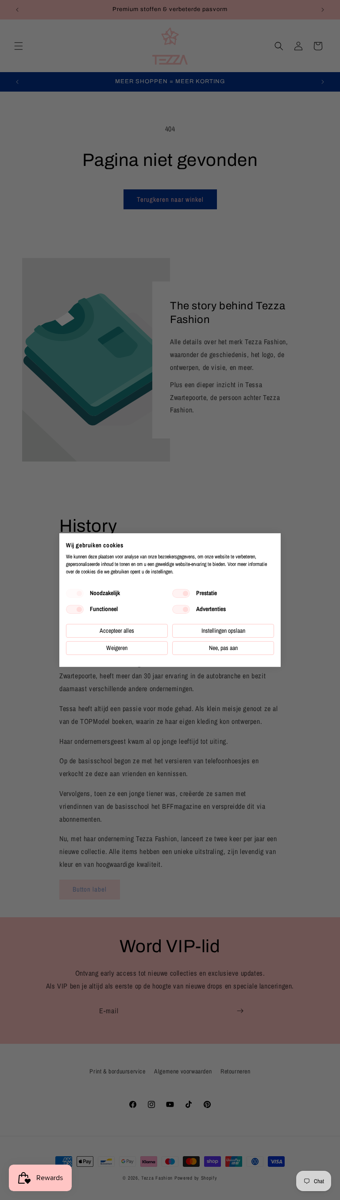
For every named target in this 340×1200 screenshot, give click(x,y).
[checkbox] (75, 593)
